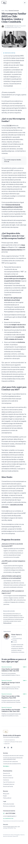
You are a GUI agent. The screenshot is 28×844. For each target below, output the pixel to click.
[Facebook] (4, 747)
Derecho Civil (6, 773)
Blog (6, 10)
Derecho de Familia (8, 786)
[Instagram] (8, 747)
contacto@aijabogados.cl (9, 816)
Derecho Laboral (7, 775)
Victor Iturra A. (10, 26)
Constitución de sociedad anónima (12, 763)
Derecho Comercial (8, 777)
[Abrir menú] (24, 2)
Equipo (5, 795)
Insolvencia (6, 780)
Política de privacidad (8, 804)
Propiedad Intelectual (8, 784)
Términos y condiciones (9, 806)
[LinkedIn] (11, 747)
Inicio (3, 10)
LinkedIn (15, 642)
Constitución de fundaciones (10, 761)
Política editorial (7, 623)
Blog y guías (6, 793)
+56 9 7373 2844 (10, 813)
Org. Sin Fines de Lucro (9, 782)
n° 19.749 (9, 125)
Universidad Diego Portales (17, 639)
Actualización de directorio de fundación (13, 755)
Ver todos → (6, 766)
